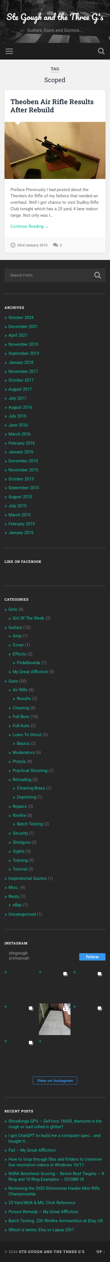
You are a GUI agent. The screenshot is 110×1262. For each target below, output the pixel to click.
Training (20, 860)
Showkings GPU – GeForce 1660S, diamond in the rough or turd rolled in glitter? (55, 1124)
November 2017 (23, 371)
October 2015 (21, 479)
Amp (17, 635)
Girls (12, 609)
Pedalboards (28, 662)
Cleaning (21, 707)
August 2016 (20, 407)
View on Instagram (55, 1080)
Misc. (13, 887)
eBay (17, 904)
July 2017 (17, 398)
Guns (13, 681)
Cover (18, 645)
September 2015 (23, 487)
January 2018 (20, 362)
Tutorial (20, 869)
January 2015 (20, 532)
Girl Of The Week (28, 618)
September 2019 (23, 353)
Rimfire (19, 815)
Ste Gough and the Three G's (54, 17)
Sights (19, 851)
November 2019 (23, 344)
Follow (92, 956)
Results (24, 698)
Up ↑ (100, 1251)
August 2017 (20, 389)
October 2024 (21, 317)
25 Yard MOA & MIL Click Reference (41, 1202)
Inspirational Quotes (27, 878)
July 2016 (17, 416)
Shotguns (21, 842)
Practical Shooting (30, 770)
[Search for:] (55, 275)
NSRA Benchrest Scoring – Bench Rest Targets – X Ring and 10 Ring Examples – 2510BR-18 (56, 1176)
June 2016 (18, 425)
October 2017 (21, 380)
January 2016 (20, 451)
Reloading (22, 779)
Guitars (15, 627)
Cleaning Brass (31, 788)
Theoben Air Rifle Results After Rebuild (52, 105)
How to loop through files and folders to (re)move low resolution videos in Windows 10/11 (55, 1162)
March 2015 (19, 514)
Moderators (24, 752)
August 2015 (20, 496)
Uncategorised (22, 914)
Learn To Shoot (27, 734)
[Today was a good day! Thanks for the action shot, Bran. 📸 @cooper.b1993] (20, 1053)
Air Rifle (20, 689)
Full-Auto (21, 725)
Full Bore (21, 716)
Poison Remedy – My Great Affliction (43, 1211)
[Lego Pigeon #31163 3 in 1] (20, 985)
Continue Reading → (29, 226)
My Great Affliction (30, 671)
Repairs (20, 806)
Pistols (19, 761)
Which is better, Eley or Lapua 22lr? (41, 1229)
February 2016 (21, 443)
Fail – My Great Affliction (32, 1150)
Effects (19, 654)
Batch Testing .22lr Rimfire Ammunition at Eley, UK (55, 1220)
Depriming (26, 797)
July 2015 (17, 505)
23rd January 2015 (32, 245)
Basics (23, 743)
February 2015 (21, 523)
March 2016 (19, 434)
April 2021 (17, 335)
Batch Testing (30, 823)
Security (20, 833)
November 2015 (23, 470)
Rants (13, 896)
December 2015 (23, 460)
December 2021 (23, 326)
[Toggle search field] (101, 51)
